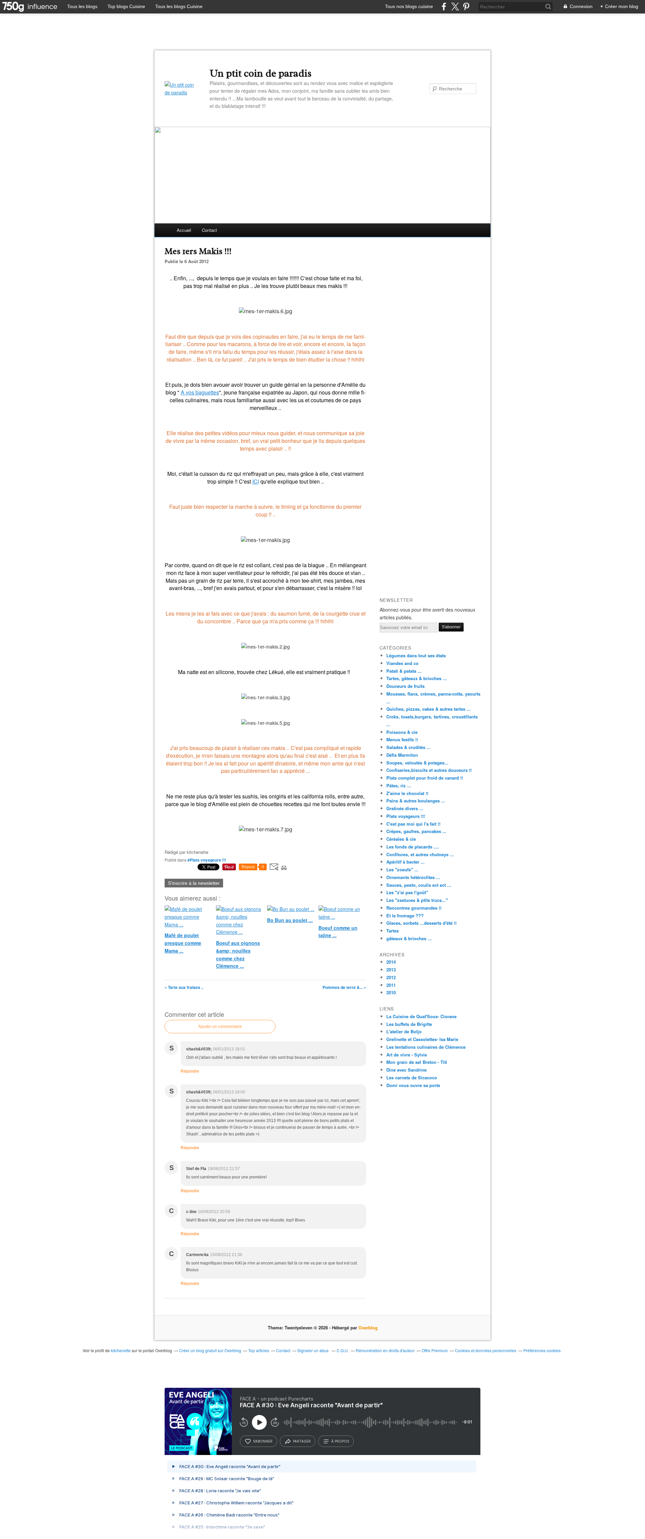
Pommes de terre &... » (344, 987)
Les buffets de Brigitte (409, 1024)
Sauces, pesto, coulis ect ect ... (418, 885)
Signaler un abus (313, 1350)
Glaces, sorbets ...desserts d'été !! (421, 923)
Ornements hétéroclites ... (413, 877)
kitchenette (121, 1350)
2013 (391, 969)
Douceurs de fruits (405, 686)
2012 (391, 977)
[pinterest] (466, 6)
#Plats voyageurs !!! (206, 860)
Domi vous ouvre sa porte (413, 1085)
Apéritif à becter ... (405, 862)
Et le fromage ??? (405, 915)
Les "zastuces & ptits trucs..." (417, 900)
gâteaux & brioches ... (409, 938)
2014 (391, 962)
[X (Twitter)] (455, 6)
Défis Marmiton (402, 755)
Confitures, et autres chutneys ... (420, 854)
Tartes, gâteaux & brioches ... (416, 678)
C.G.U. (343, 1350)
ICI (255, 481)
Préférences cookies (542, 1350)
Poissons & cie (402, 732)
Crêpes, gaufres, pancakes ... (416, 831)
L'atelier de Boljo (404, 1031)
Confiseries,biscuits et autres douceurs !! (429, 770)
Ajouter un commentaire (220, 1026)
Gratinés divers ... (404, 808)
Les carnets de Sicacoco (411, 1077)
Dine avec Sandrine (406, 1070)
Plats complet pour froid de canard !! (424, 778)
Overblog (368, 1327)
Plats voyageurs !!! (405, 816)
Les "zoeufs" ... (402, 869)
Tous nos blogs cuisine (409, 6)
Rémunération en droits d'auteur (385, 1350)
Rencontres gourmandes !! (413, 908)
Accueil (184, 230)
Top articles (258, 1350)
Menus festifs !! (402, 739)
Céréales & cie (401, 839)
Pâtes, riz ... (398, 785)
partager (302, 1441)
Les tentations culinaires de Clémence (426, 1047)
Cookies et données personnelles (485, 1350)
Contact (209, 230)
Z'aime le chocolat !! (407, 793)
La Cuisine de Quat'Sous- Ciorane (421, 1016)
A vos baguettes (200, 392)
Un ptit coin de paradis (260, 73)
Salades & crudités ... (408, 747)
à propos (340, 1441)
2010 (391, 992)
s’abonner (262, 1441)
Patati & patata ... (404, 671)
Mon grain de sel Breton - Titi (416, 1062)
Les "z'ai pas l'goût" (407, 892)
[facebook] (444, 6)
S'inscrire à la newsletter (194, 883)
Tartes (392, 930)
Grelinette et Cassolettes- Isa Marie (422, 1039)
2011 (391, 985)
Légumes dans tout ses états (416, 655)
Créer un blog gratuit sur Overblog (210, 1350)
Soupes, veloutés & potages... (417, 762)
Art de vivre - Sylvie (406, 1054)
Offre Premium (435, 1350)
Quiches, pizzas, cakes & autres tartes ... (428, 709)
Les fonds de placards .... (412, 846)
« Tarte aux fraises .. (184, 987)
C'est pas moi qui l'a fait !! (413, 824)
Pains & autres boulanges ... (415, 800)
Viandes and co (402, 663)
